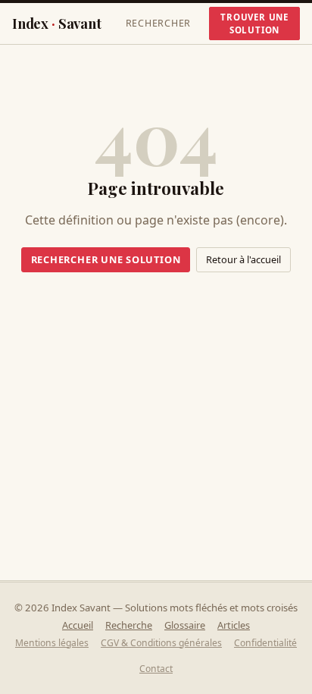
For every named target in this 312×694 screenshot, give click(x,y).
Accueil (77, 625)
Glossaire (184, 625)
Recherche (128, 625)
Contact (156, 668)
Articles (233, 625)
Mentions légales (52, 642)
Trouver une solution (254, 23)
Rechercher (159, 23)
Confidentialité (265, 642)
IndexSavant (56, 23)
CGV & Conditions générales (161, 642)
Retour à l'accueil (243, 259)
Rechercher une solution (106, 259)
